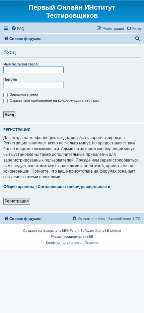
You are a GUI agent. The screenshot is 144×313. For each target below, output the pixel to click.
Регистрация (17, 201)
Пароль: (11, 79)
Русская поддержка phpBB (72, 236)
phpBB (61, 230)
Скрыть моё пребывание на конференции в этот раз (54, 100)
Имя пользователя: (21, 64)
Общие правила (18, 186)
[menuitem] (17, 29)
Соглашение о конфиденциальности (74, 186)
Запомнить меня (23, 94)
